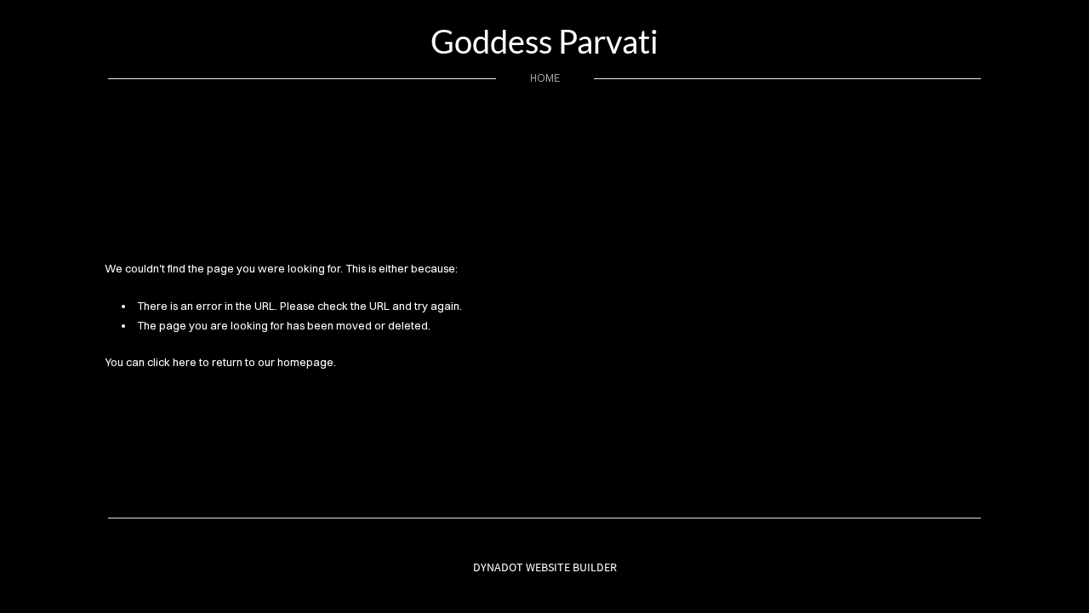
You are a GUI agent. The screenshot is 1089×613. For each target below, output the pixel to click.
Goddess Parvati (544, 40)
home (545, 78)
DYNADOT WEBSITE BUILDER (545, 567)
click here (172, 362)
